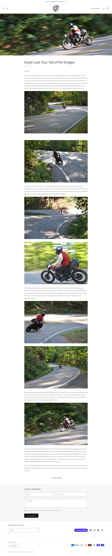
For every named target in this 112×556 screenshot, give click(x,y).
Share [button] (27, 71)
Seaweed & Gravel (15, 552)
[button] (4, 8)
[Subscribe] (37, 530)
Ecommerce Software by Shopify (27, 552)
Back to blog (57, 478)
